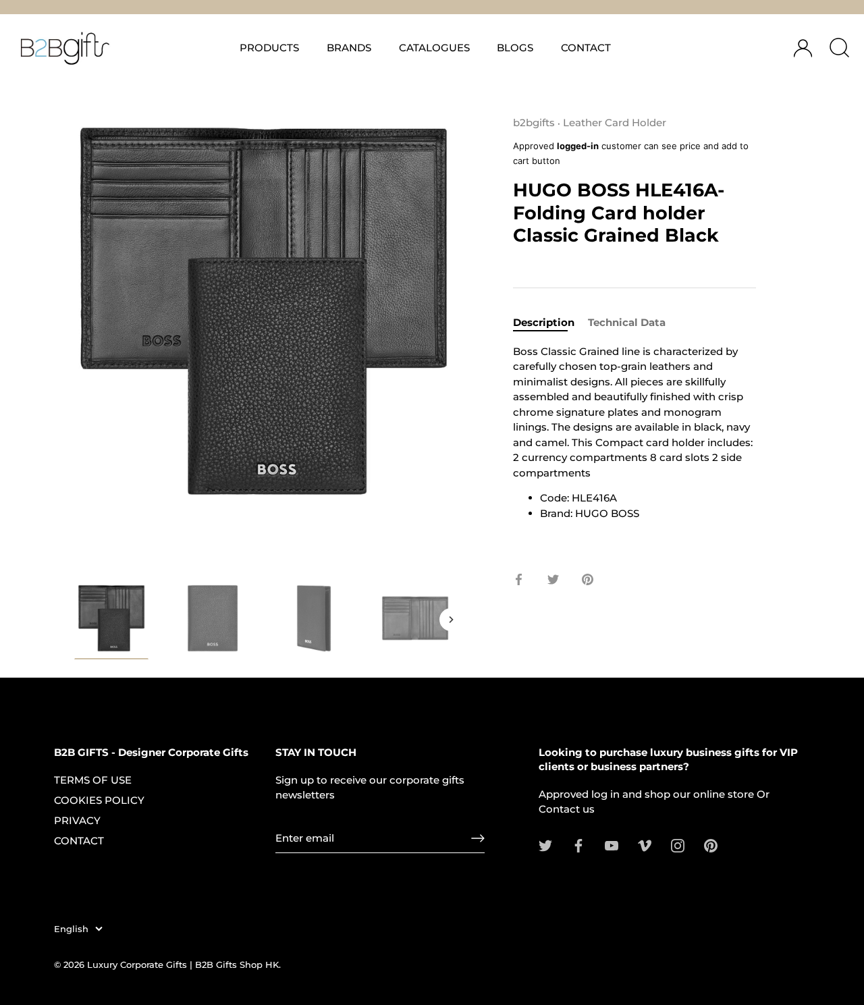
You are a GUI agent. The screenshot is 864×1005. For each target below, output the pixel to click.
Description (543, 322)
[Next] (451, 619)
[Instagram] (677, 844)
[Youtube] (611, 844)
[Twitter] (545, 844)
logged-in (578, 145)
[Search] (839, 48)
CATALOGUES (434, 47)
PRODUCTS (269, 47)
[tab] (550, 323)
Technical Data (627, 322)
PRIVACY (77, 820)
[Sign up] (478, 838)
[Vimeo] (644, 844)
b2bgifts (534, 122)
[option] (111, 623)
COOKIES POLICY (99, 800)
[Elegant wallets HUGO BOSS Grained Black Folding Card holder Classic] (213, 618)
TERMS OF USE (93, 779)
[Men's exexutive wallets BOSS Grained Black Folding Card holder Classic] (111, 620)
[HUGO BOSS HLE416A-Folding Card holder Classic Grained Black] (415, 618)
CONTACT (586, 47)
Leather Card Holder (614, 122)
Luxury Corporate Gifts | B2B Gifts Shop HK (183, 965)
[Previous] (75, 619)
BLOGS (515, 47)
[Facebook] (578, 844)
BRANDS (349, 47)
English (71, 929)
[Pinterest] (711, 844)
